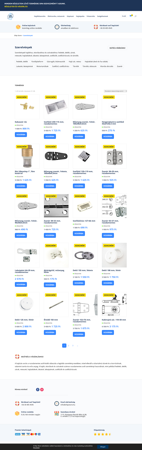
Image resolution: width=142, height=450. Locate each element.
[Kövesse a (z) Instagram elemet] (42, 389)
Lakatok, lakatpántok (24, 66)
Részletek (36, 448)
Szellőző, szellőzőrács (60, 66)
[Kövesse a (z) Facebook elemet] (37, 389)
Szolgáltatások (102, 16)
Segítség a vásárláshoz (117, 48)
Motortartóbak (42, 66)
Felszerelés (91, 16)
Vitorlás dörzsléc (106, 66)
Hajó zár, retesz (75, 61)
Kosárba (21, 134)
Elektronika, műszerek (56, 16)
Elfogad (102, 447)
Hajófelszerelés (39, 16)
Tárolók (76, 66)
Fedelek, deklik (22, 61)
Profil (124, 16)
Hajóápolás (80, 16)
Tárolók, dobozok (89, 66)
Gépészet (70, 16)
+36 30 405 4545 (106, 28)
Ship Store (18, 35)
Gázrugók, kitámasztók (56, 61)
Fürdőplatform (37, 61)
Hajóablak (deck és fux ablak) (96, 61)
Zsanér (119, 66)
